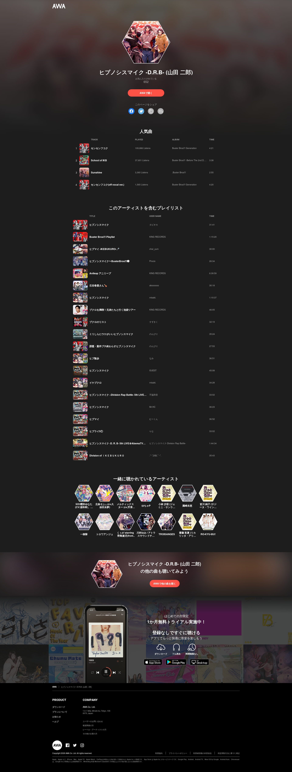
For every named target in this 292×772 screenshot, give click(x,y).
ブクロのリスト (97, 322)
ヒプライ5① (96, 431)
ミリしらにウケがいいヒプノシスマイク (111, 334)
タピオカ (153, 224)
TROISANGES (167, 534)
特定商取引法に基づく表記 (229, 753)
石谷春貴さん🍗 (98, 285)
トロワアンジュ (104, 534)
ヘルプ (55, 721)
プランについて (59, 711)
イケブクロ (95, 382)
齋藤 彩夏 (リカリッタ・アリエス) (187, 535)
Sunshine (96, 172)
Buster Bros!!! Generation (184, 148)
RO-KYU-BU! (208, 534)
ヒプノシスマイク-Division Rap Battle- (167, 443)
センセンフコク (99, 148)
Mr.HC (152, 406)
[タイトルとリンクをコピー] (151, 111)
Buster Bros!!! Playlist (102, 237)
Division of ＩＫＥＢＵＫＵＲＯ (106, 455)
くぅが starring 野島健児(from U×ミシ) (125, 535)
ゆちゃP (146, 505)
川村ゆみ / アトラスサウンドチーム (146, 535)
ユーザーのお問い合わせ (93, 721)
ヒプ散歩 (94, 358)
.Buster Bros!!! (179, 172)
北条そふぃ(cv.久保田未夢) (104, 505)
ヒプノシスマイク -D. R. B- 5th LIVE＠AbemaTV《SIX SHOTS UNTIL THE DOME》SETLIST (141, 443)
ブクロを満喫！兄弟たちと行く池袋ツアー (112, 309)
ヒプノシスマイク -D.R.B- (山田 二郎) (76, 686)
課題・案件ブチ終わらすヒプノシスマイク (112, 346)
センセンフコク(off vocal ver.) (107, 184)
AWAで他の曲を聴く (164, 583)
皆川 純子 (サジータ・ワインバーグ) (208, 507)
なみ (151, 358)
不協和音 (153, 394)
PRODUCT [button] (59, 700)
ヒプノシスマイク (99, 224)
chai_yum (154, 248)
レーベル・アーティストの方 (94, 729)
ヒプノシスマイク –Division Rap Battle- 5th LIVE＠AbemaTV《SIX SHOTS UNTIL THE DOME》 (143, 394)
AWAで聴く (146, 93)
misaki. (152, 297)
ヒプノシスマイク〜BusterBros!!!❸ (109, 261)
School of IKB (99, 160)
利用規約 (159, 753)
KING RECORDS (157, 236)
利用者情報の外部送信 (202, 753)
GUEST (153, 370)
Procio (152, 261)
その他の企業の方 (90, 733)
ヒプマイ (94, 419)
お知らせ (56, 716)
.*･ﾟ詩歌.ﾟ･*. (155, 455)
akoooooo (154, 285)
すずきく (153, 321)
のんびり (153, 333)
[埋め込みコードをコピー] (161, 111)
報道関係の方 (88, 725)
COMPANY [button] (90, 700)
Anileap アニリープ (100, 273)
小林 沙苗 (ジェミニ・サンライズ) (166, 507)
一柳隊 (84, 534)
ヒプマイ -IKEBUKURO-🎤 (104, 249)
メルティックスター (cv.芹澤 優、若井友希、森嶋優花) (125, 508)
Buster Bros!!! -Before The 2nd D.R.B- (190, 160)
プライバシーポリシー (178, 753)
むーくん (153, 418)
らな (151, 431)
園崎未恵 (187, 505)
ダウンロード (58, 706)
